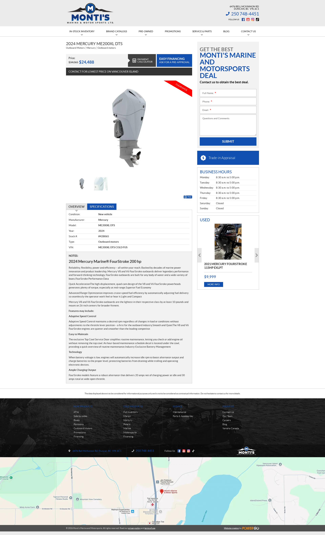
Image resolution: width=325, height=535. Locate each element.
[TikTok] (257, 19)
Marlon (127, 416)
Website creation (231, 528)
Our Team (227, 416)
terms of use (150, 528)
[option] (129, 128)
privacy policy (134, 528)
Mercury (127, 420)
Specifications (102, 206)
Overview (76, 206)
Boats (77, 420)
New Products (83, 406)
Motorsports (130, 432)
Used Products (133, 406)
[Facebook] (243, 19)
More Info (214, 284)
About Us (228, 406)
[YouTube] (248, 19)
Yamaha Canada (230, 428)
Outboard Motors (83, 428)
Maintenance (179, 412)
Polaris (126, 424)
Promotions (80, 432)
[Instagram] (252, 19)
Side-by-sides (80, 416)
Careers (226, 420)
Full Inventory (130, 412)
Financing (78, 436)
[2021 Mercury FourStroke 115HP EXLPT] (228, 242)
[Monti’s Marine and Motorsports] (90, 13)
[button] (73, 128)
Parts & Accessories (183, 416)
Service (177, 406)
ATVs (76, 412)
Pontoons (79, 424)
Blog (224, 424)
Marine (127, 428)
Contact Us (228, 412)
